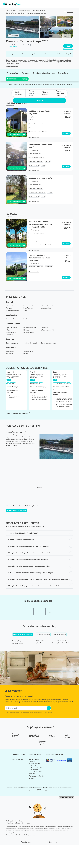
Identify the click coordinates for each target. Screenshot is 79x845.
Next (24, 122)
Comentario (63, 73)
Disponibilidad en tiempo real (34, 735)
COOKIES (32, 774)
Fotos (65, 36)
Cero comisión (52, 735)
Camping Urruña (61, 640)
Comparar (15, 35)
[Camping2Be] (61, 760)
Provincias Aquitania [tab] (43, 634)
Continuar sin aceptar (66, 798)
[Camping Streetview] (50, 760)
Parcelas (25, 73)
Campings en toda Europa (16, 735)
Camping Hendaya (39, 643)
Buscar (40, 100)
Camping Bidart (40, 640)
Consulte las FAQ (17, 759)
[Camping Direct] (13, 4)
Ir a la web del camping (17, 79)
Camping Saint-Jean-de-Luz (61, 643)
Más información (12, 67)
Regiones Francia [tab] (60, 634)
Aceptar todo (26, 842)
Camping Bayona (17, 641)
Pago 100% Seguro (67, 736)
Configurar (53, 842)
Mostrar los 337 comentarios (17, 413)
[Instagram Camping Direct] (13, 763)
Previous (8, 122)
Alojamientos (12, 73)
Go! (48, 708)
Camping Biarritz (17, 643)
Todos (58, 95)
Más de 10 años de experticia (42, 742)
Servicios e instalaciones (44, 73)
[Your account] (72, 4)
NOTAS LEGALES (34, 763)
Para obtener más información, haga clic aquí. (20, 835)
